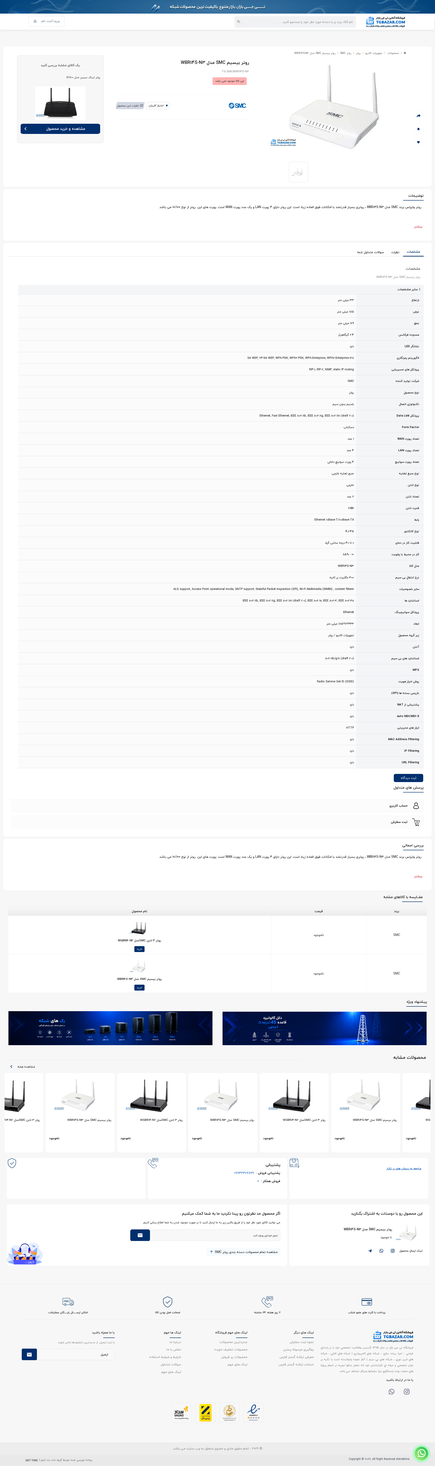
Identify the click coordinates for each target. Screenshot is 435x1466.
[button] (217, 805)
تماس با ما (174, 1349)
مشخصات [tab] (413, 251)
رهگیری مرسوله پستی (298, 1349)
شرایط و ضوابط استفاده (165, 1357)
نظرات (395, 252)
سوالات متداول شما (370, 252)
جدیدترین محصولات (233, 1342)
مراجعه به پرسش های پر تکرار (403, 1168)
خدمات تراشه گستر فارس (296, 1364)
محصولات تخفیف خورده (230, 1349)
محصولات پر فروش (234, 1357)
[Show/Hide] (421, 1453)
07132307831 (257, 1172)
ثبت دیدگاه (408, 778)
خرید (139, 949)
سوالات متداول (171, 1364)
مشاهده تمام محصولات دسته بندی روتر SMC (246, 1252)
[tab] (217, 805)
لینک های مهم (237, 1364)
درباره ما (175, 1342)
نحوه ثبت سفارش (302, 1342)
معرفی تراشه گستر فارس (297, 1357)
